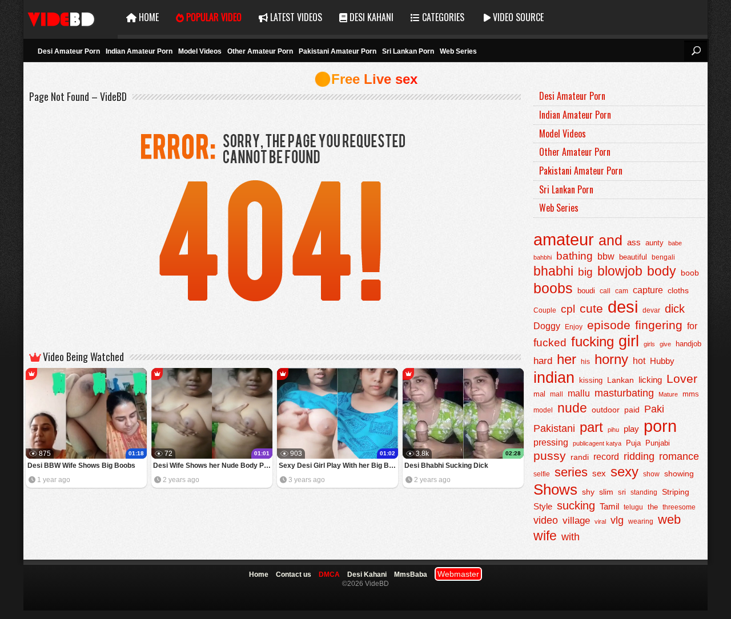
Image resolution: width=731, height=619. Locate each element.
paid (632, 409)
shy (588, 491)
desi (623, 307)
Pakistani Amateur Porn (337, 51)
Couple (544, 310)
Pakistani (554, 428)
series (571, 472)
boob (690, 272)
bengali (663, 257)
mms (690, 394)
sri (622, 492)
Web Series (458, 51)
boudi (586, 290)
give (665, 344)
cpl (568, 309)
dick (675, 308)
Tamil (609, 506)
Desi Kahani (370, 17)
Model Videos (200, 51)
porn (660, 425)
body (661, 271)
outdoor (606, 409)
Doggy (546, 326)
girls (649, 344)
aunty (654, 242)
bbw (605, 256)
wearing (640, 521)
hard (542, 360)
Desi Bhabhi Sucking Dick (446, 466)
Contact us (293, 574)
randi (580, 457)
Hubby (662, 361)
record (606, 457)
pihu (613, 429)
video (545, 520)
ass (634, 242)
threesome (679, 507)
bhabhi (553, 271)
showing (679, 474)
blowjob (619, 271)
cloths (678, 290)
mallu (579, 393)
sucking (576, 505)
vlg (617, 520)
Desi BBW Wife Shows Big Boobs (81, 466)
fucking (592, 341)
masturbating (624, 393)
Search (695, 51)
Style (542, 506)
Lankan (620, 380)
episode (608, 324)
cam (621, 291)
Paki (654, 409)
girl (628, 341)
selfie (541, 474)
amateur (563, 239)
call (605, 291)
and (610, 240)
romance (679, 456)
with (570, 537)
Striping (675, 491)
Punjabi (657, 443)
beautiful (633, 257)
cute (591, 308)
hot (639, 360)
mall (556, 394)
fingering (658, 324)
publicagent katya (597, 443)
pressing (550, 442)
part (591, 427)
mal (539, 394)
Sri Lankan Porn (408, 51)
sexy (624, 471)
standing (643, 492)
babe (675, 243)
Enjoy (574, 327)
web (669, 519)
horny (611, 359)
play (631, 429)
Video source (517, 17)
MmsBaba (410, 574)
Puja (633, 443)
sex (599, 473)
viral (600, 521)
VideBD (70, 17)
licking (650, 380)
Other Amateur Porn (260, 51)
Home (147, 17)
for (692, 326)
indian (554, 377)
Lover (681, 378)
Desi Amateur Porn (69, 51)
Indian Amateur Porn (139, 51)
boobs (553, 288)
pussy (549, 456)
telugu (633, 507)
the (653, 507)
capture (648, 290)
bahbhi (542, 257)
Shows (555, 489)
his (585, 362)
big (585, 272)
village (576, 520)
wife (545, 535)
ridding (639, 456)
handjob (688, 344)
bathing (574, 256)
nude (572, 407)
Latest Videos (295, 17)
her (566, 359)
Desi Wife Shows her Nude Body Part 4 (212, 466)
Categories (442, 17)
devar (651, 310)
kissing (591, 381)
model (543, 410)
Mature (668, 394)
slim (606, 492)
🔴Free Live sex (365, 79)
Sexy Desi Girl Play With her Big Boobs (338, 466)
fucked (550, 343)
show (651, 474)
